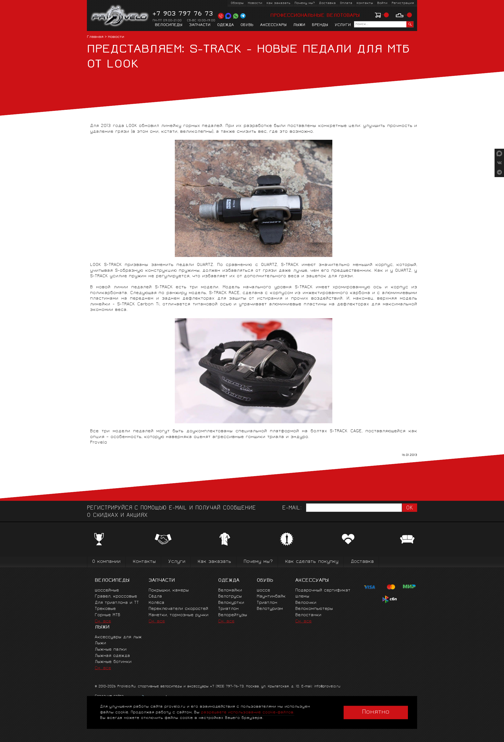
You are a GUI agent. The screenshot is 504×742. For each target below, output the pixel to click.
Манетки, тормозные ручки (178, 615)
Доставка (327, 3)
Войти (382, 3)
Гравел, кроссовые (116, 596)
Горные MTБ (107, 615)
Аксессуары (273, 25)
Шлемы (302, 596)
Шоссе (263, 590)
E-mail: (292, 508)
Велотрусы (230, 596)
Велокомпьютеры (314, 609)
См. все (103, 621)
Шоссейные (107, 590)
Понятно (376, 712)
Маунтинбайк (271, 596)
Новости (255, 3)
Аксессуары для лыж (118, 637)
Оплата (346, 3)
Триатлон (228, 609)
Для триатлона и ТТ (117, 603)
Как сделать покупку (311, 562)
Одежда (225, 25)
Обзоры (237, 3)
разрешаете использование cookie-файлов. (247, 712)
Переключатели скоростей (178, 609)
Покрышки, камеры (169, 590)
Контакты (364, 3)
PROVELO (120, 16)
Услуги (343, 25)
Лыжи (299, 25)
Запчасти (200, 25)
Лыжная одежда (112, 656)
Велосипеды (168, 25)
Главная (95, 37)
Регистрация (403, 3)
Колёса (156, 603)
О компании (106, 562)
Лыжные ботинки (113, 662)
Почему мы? (305, 3)
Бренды (320, 25)
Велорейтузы (232, 615)
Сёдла (155, 596)
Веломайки (230, 590)
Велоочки (305, 603)
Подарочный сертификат (322, 590)
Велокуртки (231, 603)
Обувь (247, 25)
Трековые (105, 609)
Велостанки (308, 615)
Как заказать (278, 3)
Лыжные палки (111, 649)
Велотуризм (270, 609)
